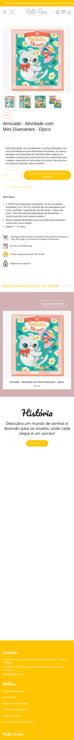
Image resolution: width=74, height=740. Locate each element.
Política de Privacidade (15, 703)
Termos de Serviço (13, 691)
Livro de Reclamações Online (19, 721)
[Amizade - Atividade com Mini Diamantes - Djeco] (37, 345)
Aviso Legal (9, 697)
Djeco (7, 115)
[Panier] (69, 12)
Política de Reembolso (15, 709)
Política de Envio (12, 715)
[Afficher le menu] (4, 12)
